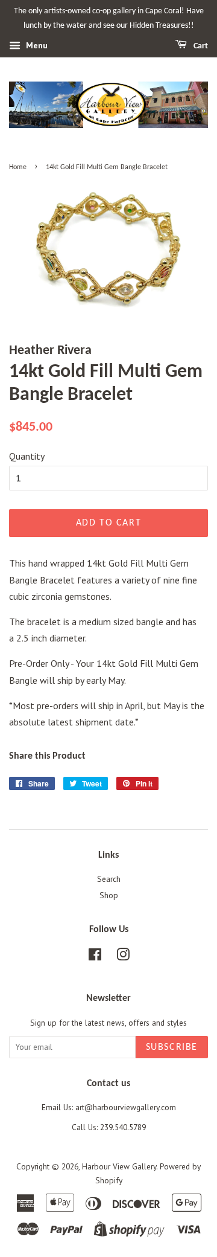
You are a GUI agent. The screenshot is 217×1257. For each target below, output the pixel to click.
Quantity (27, 456)
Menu (36, 45)
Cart (200, 46)
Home (18, 167)
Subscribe (172, 1047)
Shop (108, 895)
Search (109, 878)
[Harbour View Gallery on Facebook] (95, 956)
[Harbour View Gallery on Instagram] (123, 956)
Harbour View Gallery (119, 1166)
